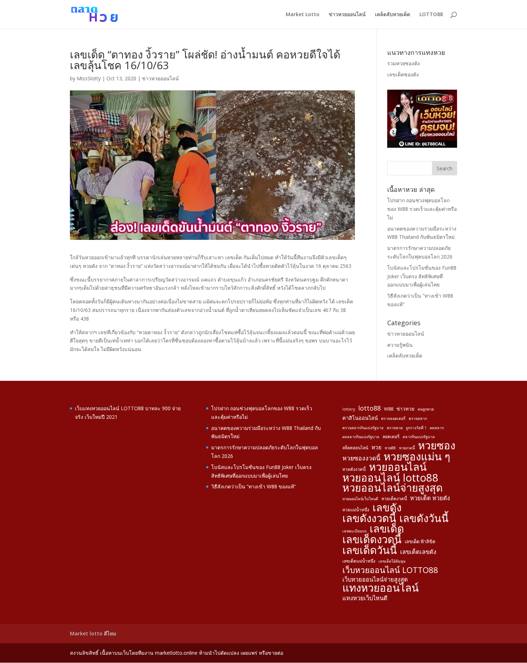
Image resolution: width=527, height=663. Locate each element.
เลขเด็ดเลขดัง (418, 552)
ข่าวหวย (405, 408)
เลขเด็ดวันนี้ (369, 550)
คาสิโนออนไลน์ (360, 418)
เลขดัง (387, 507)
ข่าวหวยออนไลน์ (347, 15)
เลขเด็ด (387, 529)
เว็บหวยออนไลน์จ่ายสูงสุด (375, 579)
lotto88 (369, 408)
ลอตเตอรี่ (391, 436)
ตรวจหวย (395, 427)
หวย (376, 447)
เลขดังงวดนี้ (369, 518)
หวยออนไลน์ (398, 467)
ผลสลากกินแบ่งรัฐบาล (360, 436)
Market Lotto (302, 15)
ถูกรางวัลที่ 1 (416, 427)
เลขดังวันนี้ (423, 518)
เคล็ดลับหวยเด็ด (392, 15)
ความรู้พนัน (400, 344)
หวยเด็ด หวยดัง (430, 498)
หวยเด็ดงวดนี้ (394, 498)
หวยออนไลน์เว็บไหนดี (360, 498)
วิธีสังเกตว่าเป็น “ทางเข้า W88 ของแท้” (253, 486)
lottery (348, 409)
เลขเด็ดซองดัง (403, 74)
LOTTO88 (431, 15)
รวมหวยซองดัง (403, 63)
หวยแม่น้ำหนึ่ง (355, 509)
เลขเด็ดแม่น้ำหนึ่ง (358, 561)
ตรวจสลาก (418, 418)
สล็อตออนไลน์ (355, 447)
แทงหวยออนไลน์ (380, 588)
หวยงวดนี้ (407, 447)
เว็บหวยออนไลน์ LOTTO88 (390, 570)
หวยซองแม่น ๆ (417, 457)
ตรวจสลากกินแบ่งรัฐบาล (363, 427)
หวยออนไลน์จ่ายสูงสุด (392, 488)
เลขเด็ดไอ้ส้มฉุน (392, 561)
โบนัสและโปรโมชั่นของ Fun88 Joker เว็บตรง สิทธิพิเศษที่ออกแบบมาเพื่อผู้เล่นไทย (421, 276)
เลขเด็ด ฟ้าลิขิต (420, 541)
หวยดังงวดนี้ (354, 469)
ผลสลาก (437, 427)
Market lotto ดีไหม (93, 633)
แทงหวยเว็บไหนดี (365, 598)
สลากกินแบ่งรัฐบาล (419, 436)
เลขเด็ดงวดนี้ (372, 539)
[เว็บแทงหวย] (422, 145)
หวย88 (390, 447)
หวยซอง (436, 445)
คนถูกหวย (426, 409)
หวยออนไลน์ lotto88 (390, 478)
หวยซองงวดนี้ (361, 458)
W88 (388, 409)
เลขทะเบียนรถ (354, 531)
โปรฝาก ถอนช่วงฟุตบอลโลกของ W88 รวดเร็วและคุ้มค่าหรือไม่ (422, 209)
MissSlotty (89, 78)
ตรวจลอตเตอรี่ (393, 418)
